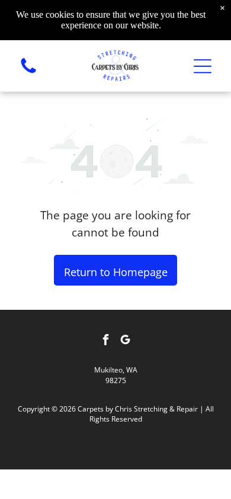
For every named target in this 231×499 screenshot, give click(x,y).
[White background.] (28, 72)
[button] (202, 66)
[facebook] (106, 341)
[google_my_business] (125, 341)
